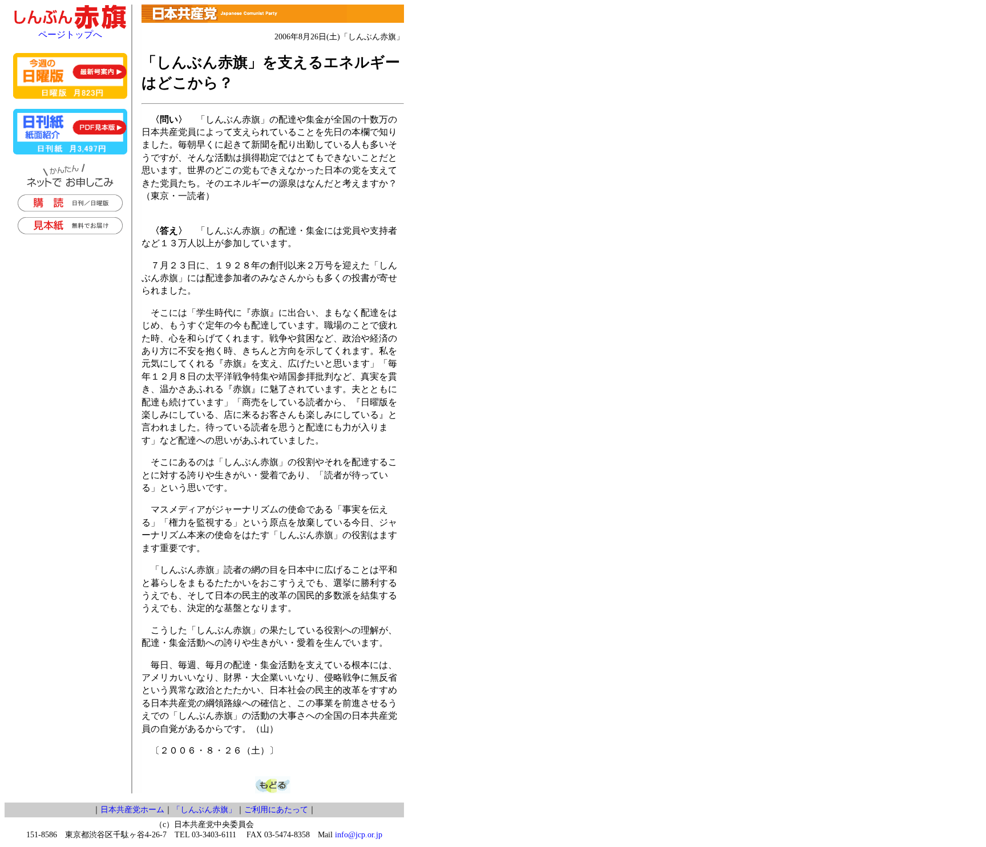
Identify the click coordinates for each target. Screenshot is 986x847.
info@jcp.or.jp (358, 834)
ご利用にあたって (276, 809)
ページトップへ (70, 34)
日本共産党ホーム (132, 809)
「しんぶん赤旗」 (204, 809)
